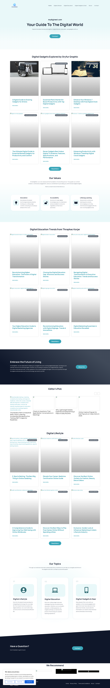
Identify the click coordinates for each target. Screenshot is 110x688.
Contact (96, 5)
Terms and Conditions (84, 683)
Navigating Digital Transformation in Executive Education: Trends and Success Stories (86, 275)
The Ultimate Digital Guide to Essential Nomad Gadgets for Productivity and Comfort (23, 153)
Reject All (19, 681)
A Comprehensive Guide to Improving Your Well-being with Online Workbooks (24, 530)
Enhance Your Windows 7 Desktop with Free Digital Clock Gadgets (85, 102)
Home (50, 5)
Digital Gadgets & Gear (81, 5)
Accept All (29, 681)
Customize (9, 681)
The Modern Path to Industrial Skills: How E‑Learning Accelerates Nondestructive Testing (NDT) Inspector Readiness (20, 416)
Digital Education (68, 5)
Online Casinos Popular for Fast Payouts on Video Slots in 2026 (89, 414)
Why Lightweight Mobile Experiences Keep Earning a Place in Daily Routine (65, 411)
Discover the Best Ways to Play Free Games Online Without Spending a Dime (54, 530)
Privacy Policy (73, 683)
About (90, 5)
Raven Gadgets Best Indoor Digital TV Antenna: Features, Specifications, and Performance (54, 154)
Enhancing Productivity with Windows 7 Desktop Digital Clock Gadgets (84, 153)
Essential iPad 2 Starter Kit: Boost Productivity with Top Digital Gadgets (53, 102)
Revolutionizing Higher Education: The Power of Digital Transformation (24, 274)
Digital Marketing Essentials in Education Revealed (85, 327)
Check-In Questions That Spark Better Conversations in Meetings (43, 413)
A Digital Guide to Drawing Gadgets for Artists (22, 101)
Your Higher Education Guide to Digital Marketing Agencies (24, 327)
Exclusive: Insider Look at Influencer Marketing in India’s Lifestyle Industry (85, 530)
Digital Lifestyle (58, 5)
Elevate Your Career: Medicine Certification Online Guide (54, 477)
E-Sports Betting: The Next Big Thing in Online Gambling (23, 477)
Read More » (15, 105)
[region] (19, 677)
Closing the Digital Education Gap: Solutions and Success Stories (54, 274)
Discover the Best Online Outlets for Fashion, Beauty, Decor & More (84, 478)
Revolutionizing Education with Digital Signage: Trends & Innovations (54, 328)
